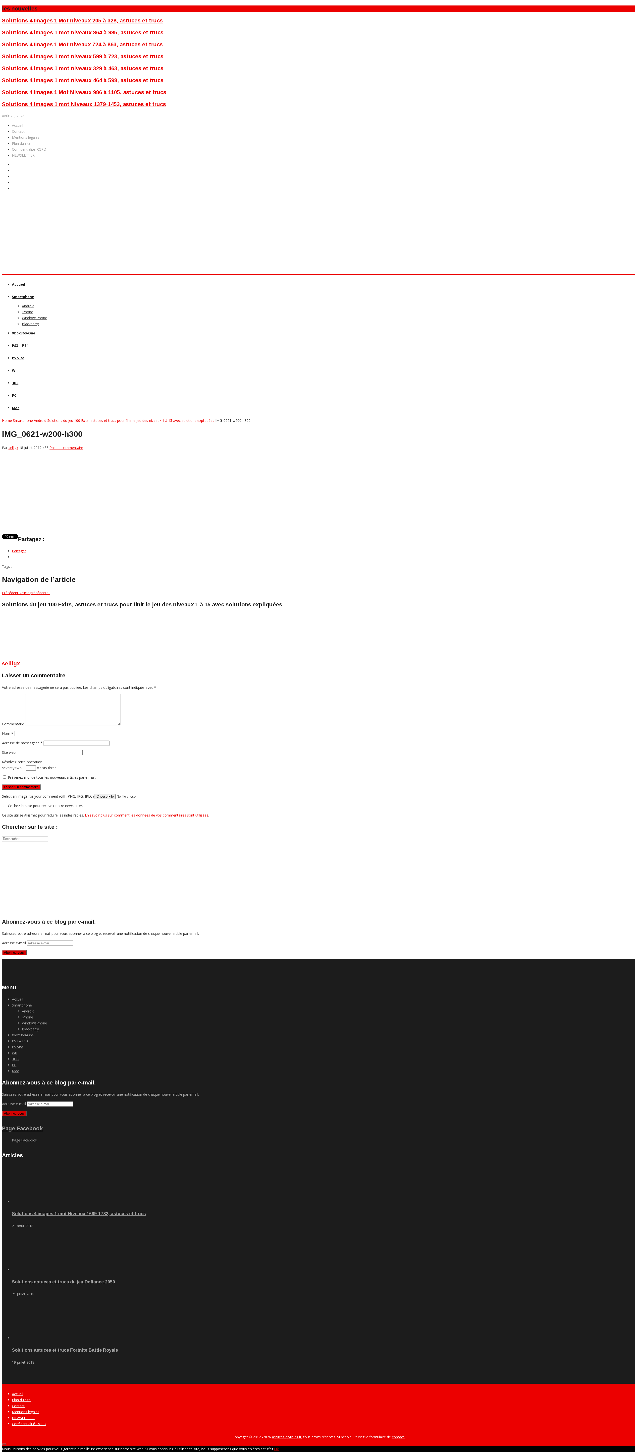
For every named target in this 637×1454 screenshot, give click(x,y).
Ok (276, 1449)
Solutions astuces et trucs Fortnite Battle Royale (65, 1350)
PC (14, 395)
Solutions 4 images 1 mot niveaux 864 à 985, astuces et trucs (82, 32)
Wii (14, 370)
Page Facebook (22, 1128)
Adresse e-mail (14, 943)
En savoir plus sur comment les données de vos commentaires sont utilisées (146, 815)
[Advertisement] (92, 255)
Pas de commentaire (66, 447)
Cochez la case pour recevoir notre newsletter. (45, 805)
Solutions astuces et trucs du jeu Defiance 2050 (63, 1281)
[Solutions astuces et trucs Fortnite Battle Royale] (40, 1337)
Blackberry (30, 323)
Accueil (17, 125)
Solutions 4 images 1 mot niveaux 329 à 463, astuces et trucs (82, 68)
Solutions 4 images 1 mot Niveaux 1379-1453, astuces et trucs (84, 104)
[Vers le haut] (4, 1444)
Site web (9, 752)
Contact (18, 131)
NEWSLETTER (23, 155)
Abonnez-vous (14, 952)
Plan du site (21, 143)
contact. (398, 1437)
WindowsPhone (34, 318)
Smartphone (23, 296)
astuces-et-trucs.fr (286, 1437)
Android (28, 306)
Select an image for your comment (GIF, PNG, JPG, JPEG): (48, 796)
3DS (15, 382)
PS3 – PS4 (20, 345)
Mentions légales (25, 137)
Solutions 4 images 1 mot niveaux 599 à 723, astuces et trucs (82, 56)
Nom (7, 733)
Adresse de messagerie (22, 743)
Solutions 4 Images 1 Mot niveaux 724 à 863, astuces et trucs (82, 44)
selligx (13, 447)
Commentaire (13, 724)
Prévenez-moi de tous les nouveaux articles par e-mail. (52, 777)
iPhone (27, 312)
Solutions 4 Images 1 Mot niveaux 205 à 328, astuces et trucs (82, 20)
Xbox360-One (23, 333)
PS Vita (18, 358)
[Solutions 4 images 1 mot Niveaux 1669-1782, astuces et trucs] (40, 1201)
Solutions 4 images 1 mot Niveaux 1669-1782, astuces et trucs (79, 1213)
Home (7, 420)
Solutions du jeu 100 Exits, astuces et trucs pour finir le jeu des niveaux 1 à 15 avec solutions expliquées (130, 420)
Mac (15, 407)
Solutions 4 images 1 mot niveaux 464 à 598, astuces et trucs (82, 80)
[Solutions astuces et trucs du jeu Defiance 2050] (40, 1269)
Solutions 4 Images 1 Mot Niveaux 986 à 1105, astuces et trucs (84, 92)
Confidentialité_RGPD (29, 149)
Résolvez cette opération (22, 761)
